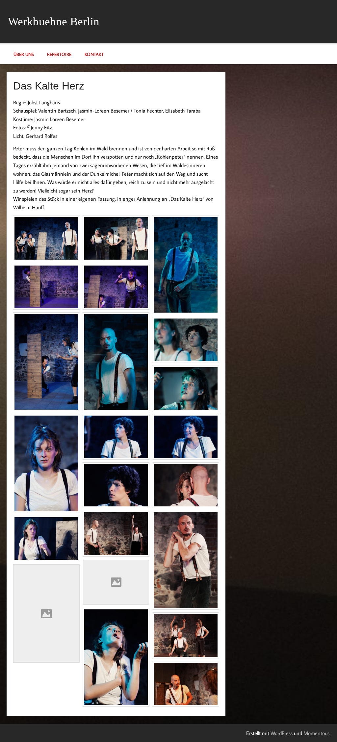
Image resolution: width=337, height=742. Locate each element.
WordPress (282, 733)
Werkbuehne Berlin (53, 21)
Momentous (316, 733)
